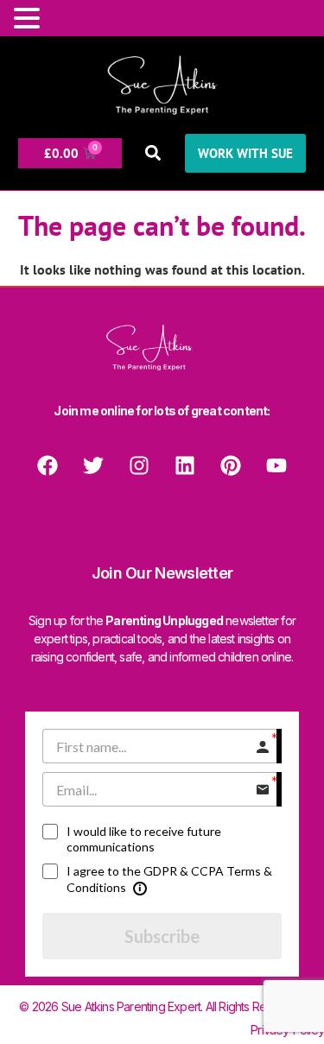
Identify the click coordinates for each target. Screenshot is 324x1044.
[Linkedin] (185, 465)
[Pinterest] (230, 465)
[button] (153, 153)
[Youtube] (276, 465)
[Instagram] (139, 465)
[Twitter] (93, 465)
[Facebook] (47, 465)
